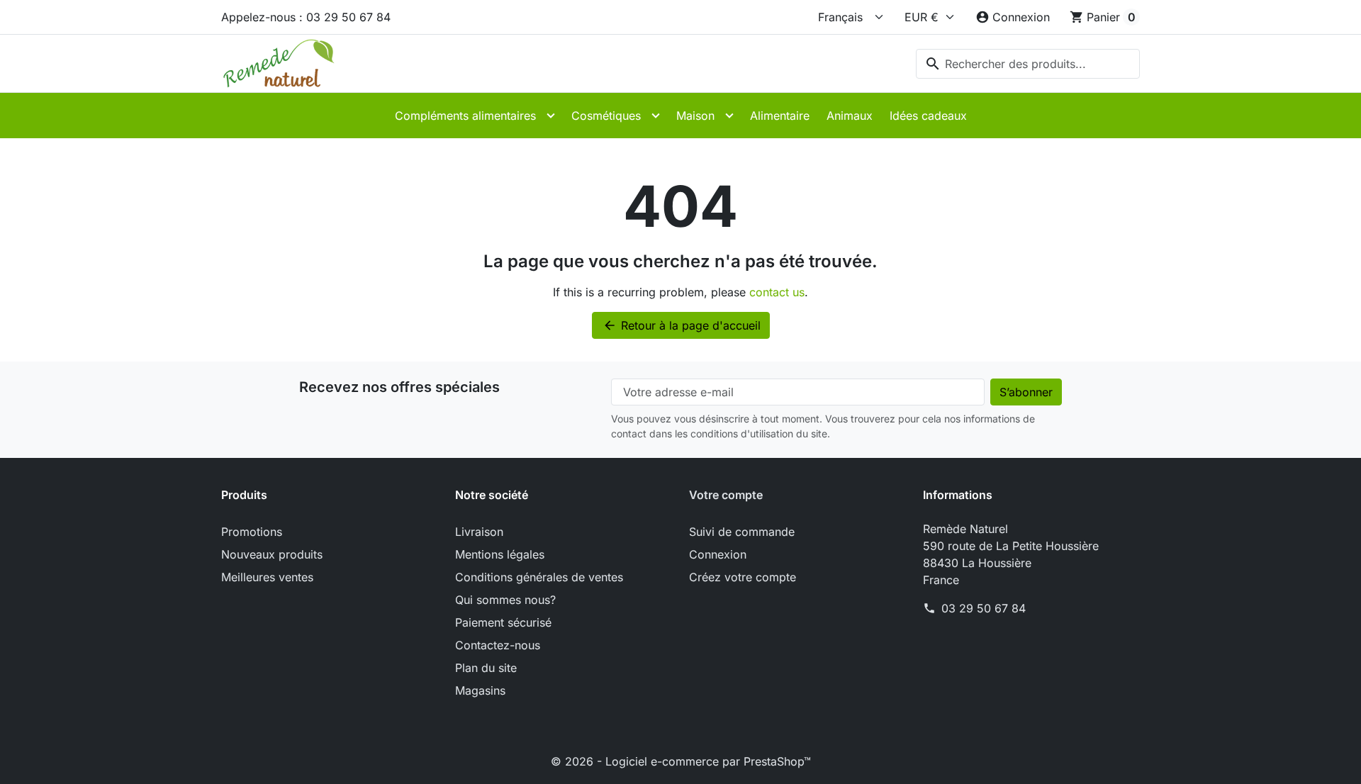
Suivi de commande (742, 532)
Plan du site (486, 668)
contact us (777, 292)
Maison (695, 115)
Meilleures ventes (267, 577)
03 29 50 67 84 (983, 608)
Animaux (850, 115)
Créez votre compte (742, 577)
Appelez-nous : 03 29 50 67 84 (306, 17)
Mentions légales (499, 554)
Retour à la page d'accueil (682, 325)
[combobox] (1028, 64)
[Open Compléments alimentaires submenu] (551, 115)
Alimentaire (780, 115)
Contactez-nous (497, 645)
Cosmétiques (606, 115)
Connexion (717, 554)
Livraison (479, 532)
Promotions (251, 532)
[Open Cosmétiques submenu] (655, 115)
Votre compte (726, 495)
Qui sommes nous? (505, 600)
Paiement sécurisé (503, 622)
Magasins (480, 690)
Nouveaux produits (272, 554)
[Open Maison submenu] (729, 115)
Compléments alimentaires (465, 115)
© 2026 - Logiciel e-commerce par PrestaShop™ (681, 761)
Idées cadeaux (928, 115)
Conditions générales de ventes (539, 577)
